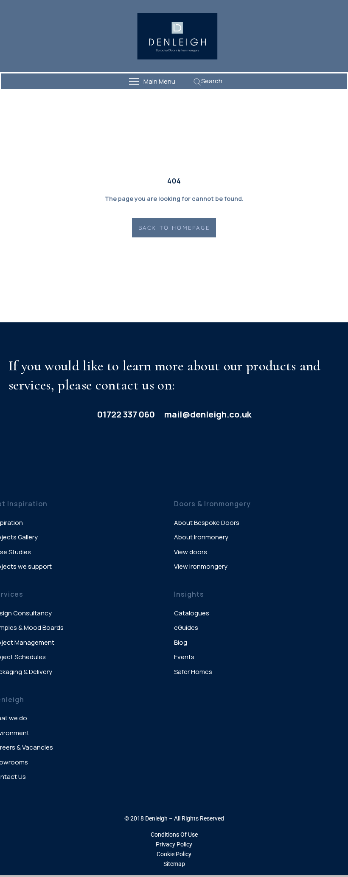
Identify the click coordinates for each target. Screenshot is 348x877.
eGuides (186, 627)
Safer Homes (193, 671)
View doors (190, 551)
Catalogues (191, 613)
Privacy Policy (174, 844)
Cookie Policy (174, 854)
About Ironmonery (201, 537)
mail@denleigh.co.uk (207, 414)
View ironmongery (200, 566)
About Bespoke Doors (206, 522)
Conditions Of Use (174, 834)
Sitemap (174, 863)
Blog (180, 642)
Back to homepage (174, 227)
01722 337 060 (126, 414)
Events (184, 656)
